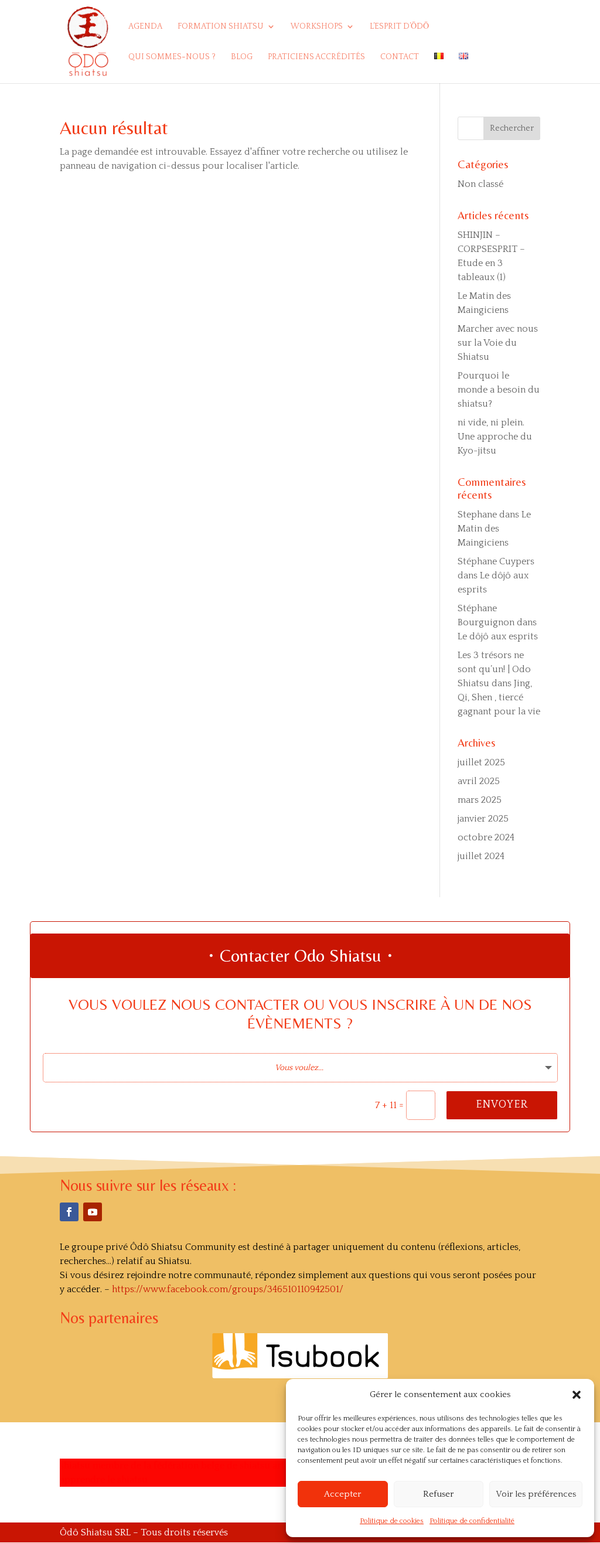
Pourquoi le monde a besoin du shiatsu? (499, 389)
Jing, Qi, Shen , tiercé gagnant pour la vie (499, 697)
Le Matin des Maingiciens (494, 528)
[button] (576, 1395)
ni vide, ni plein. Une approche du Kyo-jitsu (495, 436)
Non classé (480, 184)
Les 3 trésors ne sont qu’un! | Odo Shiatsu (494, 669)
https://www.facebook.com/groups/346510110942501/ (227, 1289)
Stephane (477, 514)
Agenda (145, 26)
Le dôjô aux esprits (498, 636)
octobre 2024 (486, 837)
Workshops (317, 26)
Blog (242, 57)
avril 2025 (479, 781)
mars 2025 (480, 800)
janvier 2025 (483, 818)
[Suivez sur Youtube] (92, 1212)
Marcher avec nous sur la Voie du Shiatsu (498, 342)
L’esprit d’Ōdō (399, 26)
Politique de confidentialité (471, 1521)
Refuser (438, 1494)
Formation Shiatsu (221, 26)
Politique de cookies (392, 1521)
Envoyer (502, 1105)
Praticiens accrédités (316, 57)
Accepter (342, 1494)
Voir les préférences (536, 1494)
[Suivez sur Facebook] (69, 1212)
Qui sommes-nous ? (172, 57)
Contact (399, 57)
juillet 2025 (481, 762)
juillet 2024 (481, 856)
